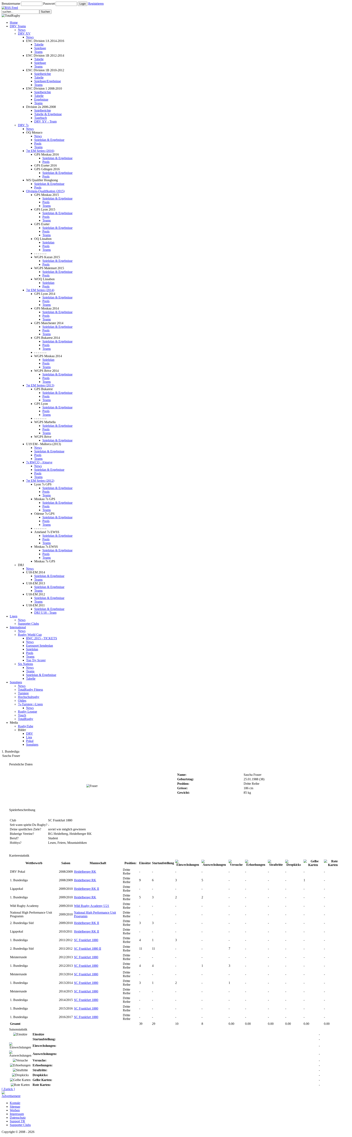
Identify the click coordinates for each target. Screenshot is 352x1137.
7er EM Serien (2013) (40, 385)
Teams (38, 52)
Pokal (29, 741)
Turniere (23, 693)
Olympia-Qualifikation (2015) (45, 191)
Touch (22, 715)
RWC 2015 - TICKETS (41, 638)
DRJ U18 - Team (45, 612)
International (18, 627)
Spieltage (40, 48)
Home (14, 22)
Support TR (17, 1121)
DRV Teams (18, 26)
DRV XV (24, 33)
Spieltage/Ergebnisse (47, 81)
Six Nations (25, 664)
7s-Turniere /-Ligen (30, 704)
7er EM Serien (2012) (40, 480)
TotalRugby (25, 719)
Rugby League (27, 711)
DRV (29, 733)
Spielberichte (42, 74)
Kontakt (15, 1103)
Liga (29, 737)
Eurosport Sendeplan (39, 645)
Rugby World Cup (30, 634)
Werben (15, 1110)
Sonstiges (16, 682)
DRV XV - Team (45, 121)
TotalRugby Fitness (30, 689)
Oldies (22, 700)
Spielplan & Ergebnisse (49, 140)
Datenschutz (18, 1117)
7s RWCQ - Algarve (39, 462)
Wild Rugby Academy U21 (91, 906)
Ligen (13, 616)
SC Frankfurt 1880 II (87, 948)
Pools (37, 143)
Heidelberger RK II (86, 888)
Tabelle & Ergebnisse (48, 114)
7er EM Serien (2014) (40, 290)
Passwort (49, 3)
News (21, 30)
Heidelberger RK (85, 871)
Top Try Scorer (36, 660)
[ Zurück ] (8, 1089)
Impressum (17, 1114)
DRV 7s (23, 125)
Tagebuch (40, 118)
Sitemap (15, 1106)
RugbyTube (25, 726)
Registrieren (96, 3)
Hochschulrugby (28, 697)
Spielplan (48, 242)
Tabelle (39, 44)
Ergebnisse (41, 99)
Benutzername (11, 3)
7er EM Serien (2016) (40, 151)
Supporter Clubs (28, 623)
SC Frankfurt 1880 (86, 940)
